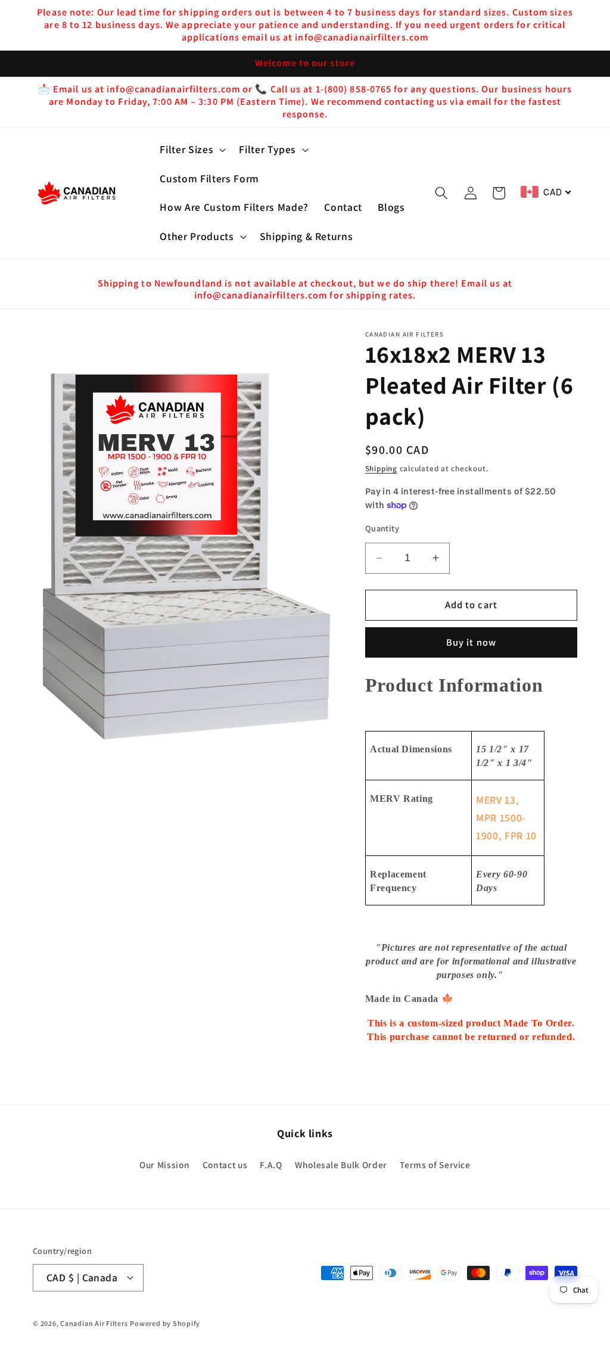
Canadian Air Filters (93, 1323)
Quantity (382, 528)
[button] (191, 149)
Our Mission (164, 1165)
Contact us (225, 1165)
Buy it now (471, 642)
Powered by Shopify (165, 1323)
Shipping (381, 468)
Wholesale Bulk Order (341, 1165)
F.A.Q (271, 1165)
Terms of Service (435, 1165)
